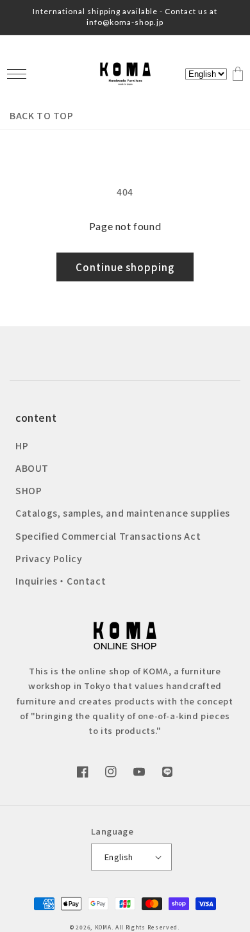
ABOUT (32, 468)
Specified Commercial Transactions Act (108, 535)
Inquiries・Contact (60, 580)
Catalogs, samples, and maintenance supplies (122, 512)
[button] (16, 74)
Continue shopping (125, 267)
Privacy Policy (48, 558)
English (118, 857)
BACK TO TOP (42, 115)
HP (21, 445)
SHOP (28, 490)
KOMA (103, 927)
